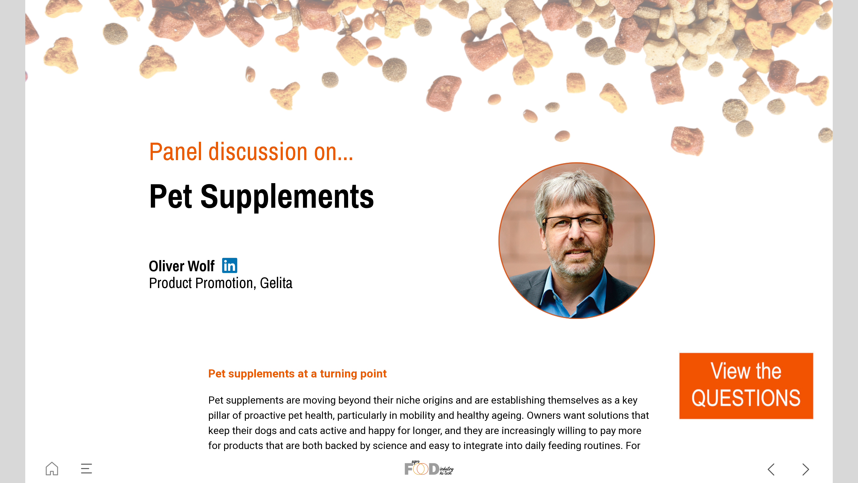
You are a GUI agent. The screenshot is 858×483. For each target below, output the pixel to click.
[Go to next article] (806, 469)
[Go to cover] (52, 469)
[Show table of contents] (87, 469)
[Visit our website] (429, 469)
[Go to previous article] (771, 469)
